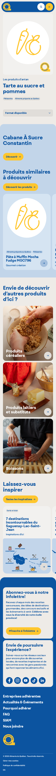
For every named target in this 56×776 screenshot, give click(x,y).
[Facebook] (9, 680)
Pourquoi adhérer (17, 708)
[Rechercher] (41, 7)
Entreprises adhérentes (22, 696)
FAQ (6, 714)
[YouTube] (25, 680)
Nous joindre (13, 726)
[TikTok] (34, 680)
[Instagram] (17, 680)
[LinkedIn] (42, 680)
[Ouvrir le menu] (49, 7)
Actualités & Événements (23, 702)
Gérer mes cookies (10, 761)
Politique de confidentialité (14, 765)
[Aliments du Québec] (7, 7)
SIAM (7, 720)
